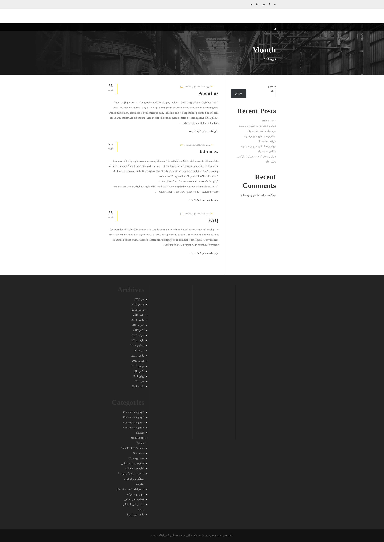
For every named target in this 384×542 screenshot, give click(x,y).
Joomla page (190, 86)
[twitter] (251, 4)
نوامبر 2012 (138, 365)
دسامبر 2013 (137, 345)
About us (209, 93)
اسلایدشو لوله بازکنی (132, 463)
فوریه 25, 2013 (203, 145)
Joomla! (140, 442)
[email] (275, 4)
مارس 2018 (137, 319)
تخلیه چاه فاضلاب (134, 468)
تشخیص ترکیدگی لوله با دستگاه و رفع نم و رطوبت (131, 478)
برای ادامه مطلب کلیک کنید (205, 131)
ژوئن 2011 (138, 376)
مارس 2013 (137, 355)
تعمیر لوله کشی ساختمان (130, 488)
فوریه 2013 (138, 360)
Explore (140, 432)
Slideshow (138, 453)
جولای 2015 (138, 335)
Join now (209, 151)
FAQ (213, 220)
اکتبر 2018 (138, 314)
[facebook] (269, 4)
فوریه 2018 (138, 324)
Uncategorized (136, 458)
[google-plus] (263, 4)
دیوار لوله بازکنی (135, 494)
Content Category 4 (133, 427)
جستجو (272, 86)
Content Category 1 (133, 412)
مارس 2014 (137, 340)
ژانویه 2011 (138, 386)
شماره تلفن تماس (134, 499)
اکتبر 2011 (138, 371)
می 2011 (139, 381)
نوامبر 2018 (138, 309)
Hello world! (269, 120)
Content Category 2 (133, 417)
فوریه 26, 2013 (203, 86)
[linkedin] (257, 4)
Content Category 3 (133, 422)
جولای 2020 (138, 304)
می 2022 (139, 299)
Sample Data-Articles (132, 447)
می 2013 (139, 350)
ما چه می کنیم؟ (135, 514)
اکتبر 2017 (138, 330)
